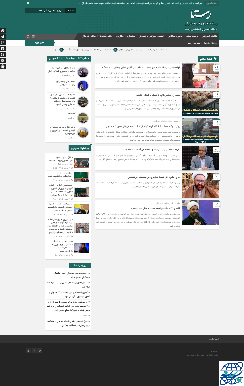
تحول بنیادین (175, 36)
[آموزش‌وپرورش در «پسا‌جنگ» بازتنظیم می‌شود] (68, 177)
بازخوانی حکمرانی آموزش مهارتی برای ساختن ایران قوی (161, 50)
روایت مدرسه (210, 43)
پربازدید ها (80, 265)
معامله (84, 316)
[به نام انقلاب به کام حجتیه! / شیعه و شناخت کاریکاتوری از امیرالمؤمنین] (68, 132)
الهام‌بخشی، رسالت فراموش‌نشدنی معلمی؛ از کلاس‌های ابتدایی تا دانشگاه (141, 67)
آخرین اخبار (214, 339)
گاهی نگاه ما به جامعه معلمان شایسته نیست (155, 208)
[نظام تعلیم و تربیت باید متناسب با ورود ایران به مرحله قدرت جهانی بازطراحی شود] (68, 248)
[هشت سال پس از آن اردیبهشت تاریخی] (68, 85)
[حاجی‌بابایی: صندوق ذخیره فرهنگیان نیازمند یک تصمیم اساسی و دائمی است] (68, 209)
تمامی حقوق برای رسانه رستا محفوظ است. (202, 355)
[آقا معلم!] (68, 118)
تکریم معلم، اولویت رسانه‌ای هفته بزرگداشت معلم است (151, 150)
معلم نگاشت (105, 36)
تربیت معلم (192, 36)
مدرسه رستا (194, 43)
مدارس (119, 36)
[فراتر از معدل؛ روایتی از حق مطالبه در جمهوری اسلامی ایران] (68, 72)
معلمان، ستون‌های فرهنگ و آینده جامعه (158, 95)
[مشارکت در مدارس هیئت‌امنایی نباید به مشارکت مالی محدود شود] (68, 163)
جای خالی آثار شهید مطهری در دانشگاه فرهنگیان (154, 177)
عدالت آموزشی (209, 36)
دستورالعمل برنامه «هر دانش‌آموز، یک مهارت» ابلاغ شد (107, 50)
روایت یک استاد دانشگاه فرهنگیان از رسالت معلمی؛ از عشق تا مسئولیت (142, 126)
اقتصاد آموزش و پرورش (151, 36)
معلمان (131, 36)
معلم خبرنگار (89, 36)
